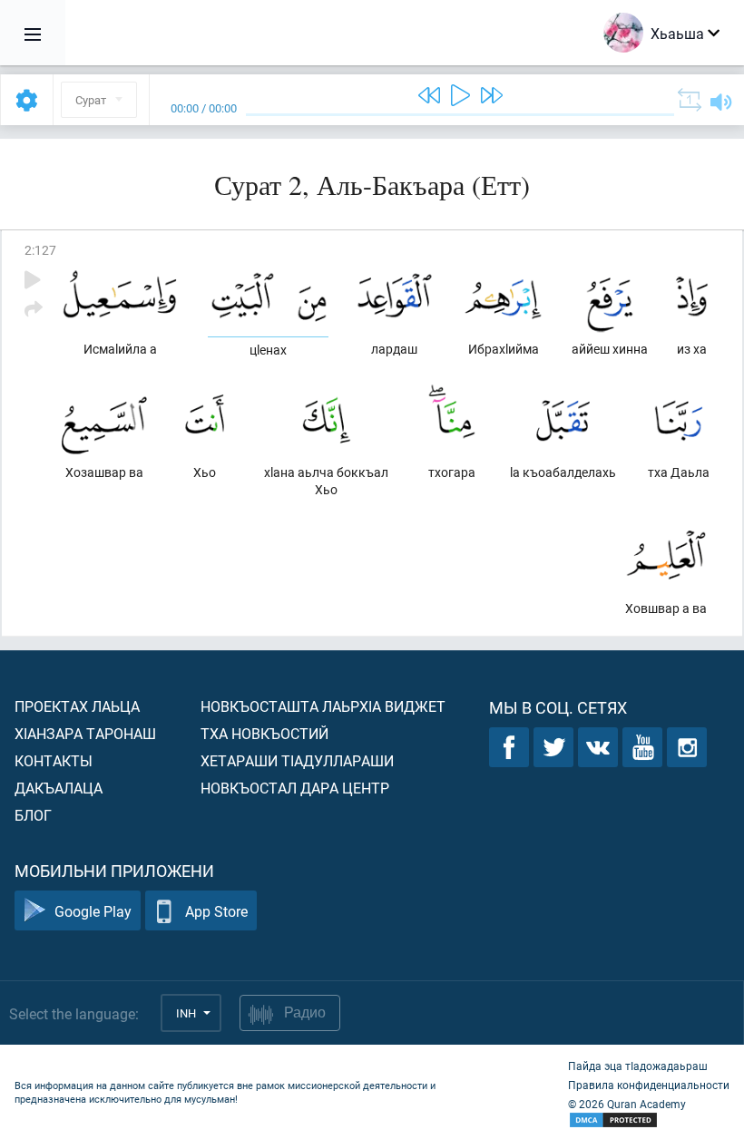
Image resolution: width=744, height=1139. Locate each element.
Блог (33, 814)
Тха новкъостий (264, 733)
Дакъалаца (59, 787)
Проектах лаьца (77, 706)
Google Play (93, 910)
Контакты (54, 760)
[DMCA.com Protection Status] (648, 1120)
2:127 (40, 249)
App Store (216, 910)
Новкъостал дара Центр (295, 787)
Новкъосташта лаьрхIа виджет (323, 706)
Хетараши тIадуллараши (297, 760)
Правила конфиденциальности (648, 1084)
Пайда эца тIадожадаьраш (638, 1065)
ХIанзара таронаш (85, 733)
